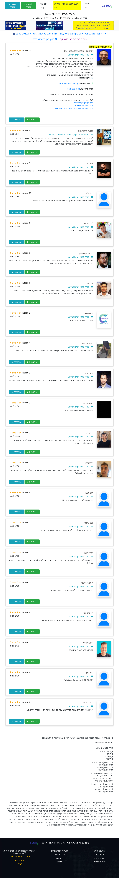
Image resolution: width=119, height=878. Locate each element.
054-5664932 (73, 89)
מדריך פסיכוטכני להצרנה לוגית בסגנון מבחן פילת (74, 108)
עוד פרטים (33, 120)
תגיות (20, 864)
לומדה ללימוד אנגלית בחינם (64, 5)
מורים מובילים (99, 862)
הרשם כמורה (11, 5)
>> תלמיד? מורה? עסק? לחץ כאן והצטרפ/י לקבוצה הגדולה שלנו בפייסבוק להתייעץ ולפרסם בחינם (60, 33)
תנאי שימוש (19, 860)
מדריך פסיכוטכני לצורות (83, 105)
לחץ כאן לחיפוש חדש (44, 39)
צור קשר (42, 5)
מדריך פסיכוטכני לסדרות (83, 103)
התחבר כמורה (27, 5)
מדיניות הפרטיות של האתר (19, 856)
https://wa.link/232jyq (68, 83)
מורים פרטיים (99, 858)
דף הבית (87, 5)
